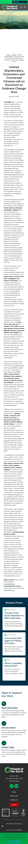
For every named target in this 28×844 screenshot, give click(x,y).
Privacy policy (16, 841)
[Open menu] (21, 7)
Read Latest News (10, 708)
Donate (14, 805)
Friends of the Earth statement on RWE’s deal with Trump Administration (14, 615)
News (14, 792)
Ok (10, 841)
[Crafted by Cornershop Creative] (3, 826)
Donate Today (8, 747)
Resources (14, 796)
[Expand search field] (24, 7)
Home (8, 55)
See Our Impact (9, 727)
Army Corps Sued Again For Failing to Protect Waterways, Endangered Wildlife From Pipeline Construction (12, 641)
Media (14, 55)
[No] (26, 838)
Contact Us (14, 800)
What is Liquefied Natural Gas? (13, 664)
